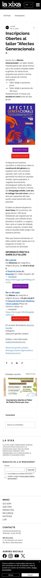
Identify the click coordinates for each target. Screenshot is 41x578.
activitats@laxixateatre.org (12, 531)
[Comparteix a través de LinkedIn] (17, 363)
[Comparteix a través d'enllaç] (22, 363)
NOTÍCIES (7, 516)
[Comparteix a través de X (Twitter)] (12, 363)
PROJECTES (8, 510)
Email (7, 466)
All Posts (7, 16)
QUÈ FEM (7, 507)
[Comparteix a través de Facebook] (7, 363)
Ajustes (10, 575)
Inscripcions (19, 16)
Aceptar (30, 575)
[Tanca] (38, 563)
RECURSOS (8, 513)
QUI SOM (7, 503)
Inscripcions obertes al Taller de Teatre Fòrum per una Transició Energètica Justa (19, 401)
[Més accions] (34, 27)
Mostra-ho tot (30, 374)
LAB (5, 519)
